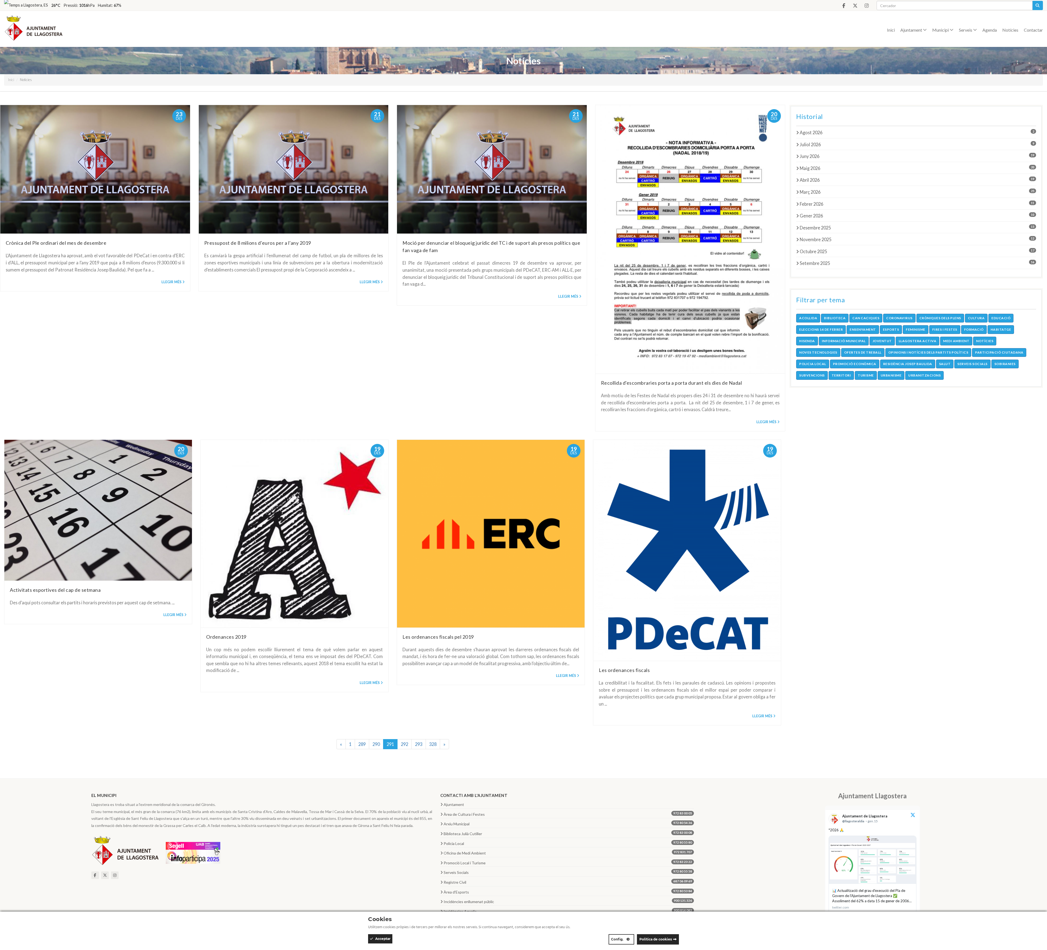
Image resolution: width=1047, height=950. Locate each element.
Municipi (941, 29)
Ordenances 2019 (226, 637)
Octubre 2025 (917, 251)
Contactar (1033, 29)
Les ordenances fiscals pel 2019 (438, 637)
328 (433, 744)
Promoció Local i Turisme (568, 862)
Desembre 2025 (917, 227)
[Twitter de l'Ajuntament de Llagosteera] (855, 5)
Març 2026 (917, 192)
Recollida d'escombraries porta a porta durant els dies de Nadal (671, 383)
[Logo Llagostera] (125, 852)
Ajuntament (911, 29)
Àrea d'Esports (568, 891)
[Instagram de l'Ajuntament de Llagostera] (866, 5)
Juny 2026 (917, 156)
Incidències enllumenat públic (568, 901)
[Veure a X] (912, 815)
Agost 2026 (917, 132)
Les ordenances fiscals (624, 670)
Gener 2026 (917, 215)
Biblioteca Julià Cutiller (568, 833)
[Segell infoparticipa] (193, 852)
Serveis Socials (568, 872)
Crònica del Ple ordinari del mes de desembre (56, 243)
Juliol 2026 (917, 144)
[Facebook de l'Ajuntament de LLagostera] (843, 5)
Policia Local (568, 843)
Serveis (966, 29)
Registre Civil (568, 882)
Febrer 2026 (917, 204)
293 (418, 744)
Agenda (989, 29)
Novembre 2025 (917, 239)
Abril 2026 (917, 180)
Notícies (1010, 29)
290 (376, 744)
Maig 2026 (917, 168)
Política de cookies (655, 939)
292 (404, 744)
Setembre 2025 (917, 263)
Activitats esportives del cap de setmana (55, 590)
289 (362, 744)
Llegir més (171, 282)
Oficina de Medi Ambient (568, 852)
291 (390, 744)
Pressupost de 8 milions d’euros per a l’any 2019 (257, 243)
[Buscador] (1037, 5)
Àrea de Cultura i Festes (568, 814)
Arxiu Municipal (568, 823)
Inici (891, 29)
